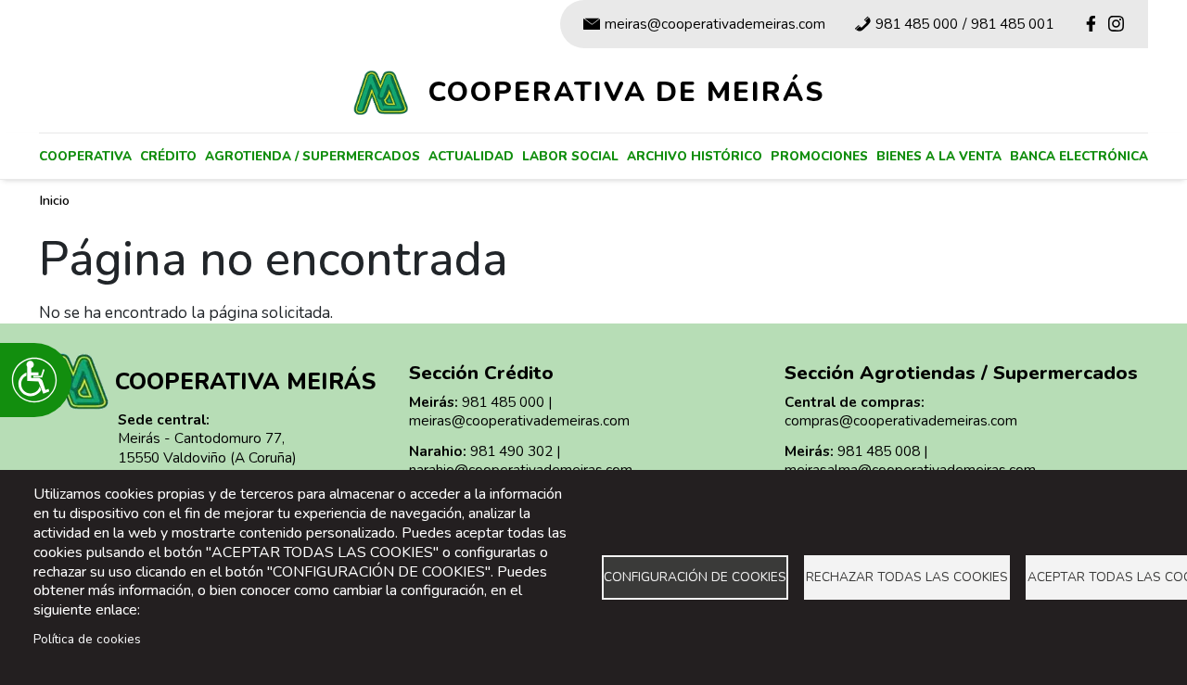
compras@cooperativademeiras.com (901, 420)
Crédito (168, 156)
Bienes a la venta (939, 156)
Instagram (1116, 24)
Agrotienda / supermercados (312, 156)
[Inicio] (388, 93)
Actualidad (471, 156)
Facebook (1090, 24)
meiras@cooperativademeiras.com (715, 24)
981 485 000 (916, 24)
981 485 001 (1012, 24)
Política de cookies (87, 639)
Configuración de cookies (695, 577)
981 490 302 (511, 451)
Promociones (819, 156)
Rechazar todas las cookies (907, 577)
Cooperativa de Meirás (626, 91)
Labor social (570, 156)
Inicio (54, 200)
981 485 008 (878, 451)
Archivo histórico (694, 156)
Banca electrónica (1079, 156)
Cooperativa (85, 156)
